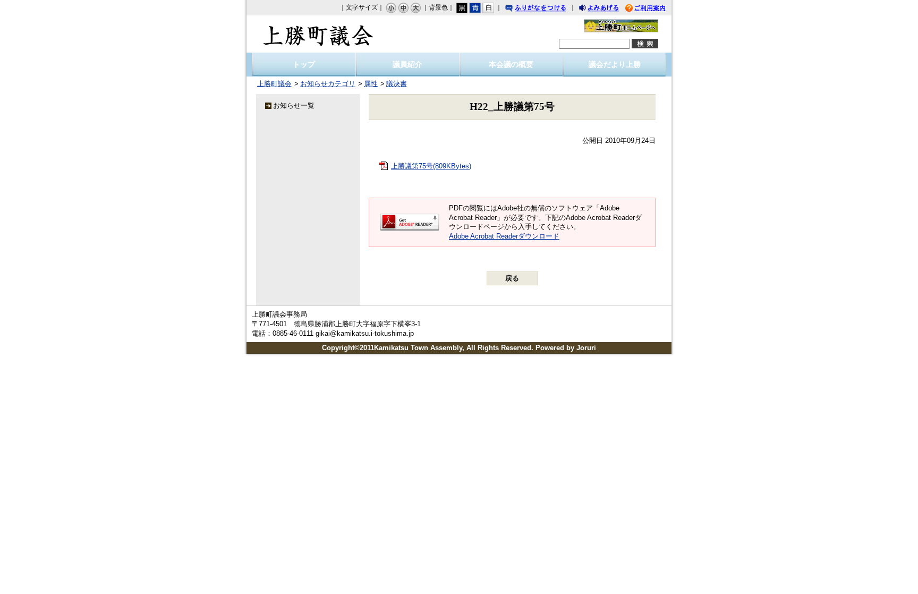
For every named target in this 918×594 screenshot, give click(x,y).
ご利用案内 (653, 9)
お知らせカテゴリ (327, 84)
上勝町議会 (318, 34)
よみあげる (608, 9)
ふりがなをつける (545, 9)
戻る (512, 278)
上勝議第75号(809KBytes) (431, 166)
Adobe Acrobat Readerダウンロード (504, 236)
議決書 (396, 84)
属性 (371, 84)
